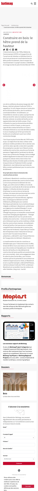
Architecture (14, 25)
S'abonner (19, 463)
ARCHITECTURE (17, 32)
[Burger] (35, 3)
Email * (5, 427)
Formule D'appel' (8, 434)
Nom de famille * (8, 448)
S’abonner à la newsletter (19, 475)
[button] (4, 85)
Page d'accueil (5, 25)
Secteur (5, 455)
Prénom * (5, 441)
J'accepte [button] (28, 486)
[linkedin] (19, 470)
